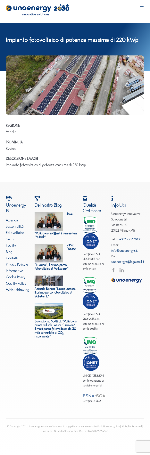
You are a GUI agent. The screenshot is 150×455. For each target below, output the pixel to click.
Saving (10, 239)
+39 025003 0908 (128, 239)
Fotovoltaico (15, 233)
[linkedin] (122, 270)
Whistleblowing (17, 290)
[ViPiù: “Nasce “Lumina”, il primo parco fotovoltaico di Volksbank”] (49, 253)
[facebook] (113, 270)
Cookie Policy (15, 277)
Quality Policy (16, 283)
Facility (11, 245)
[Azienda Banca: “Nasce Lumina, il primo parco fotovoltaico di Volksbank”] (49, 281)
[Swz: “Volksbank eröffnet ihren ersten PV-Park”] (49, 221)
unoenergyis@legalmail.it (127, 262)
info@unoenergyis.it (124, 250)
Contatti (12, 258)
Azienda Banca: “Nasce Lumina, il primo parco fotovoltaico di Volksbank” (55, 292)
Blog (9, 252)
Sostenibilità (15, 226)
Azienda (12, 220)
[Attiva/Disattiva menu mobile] (142, 8)
